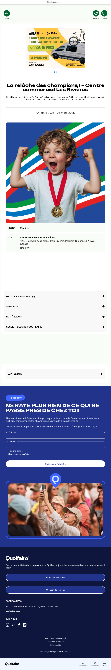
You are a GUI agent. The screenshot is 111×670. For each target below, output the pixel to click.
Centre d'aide (55, 645)
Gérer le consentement (55, 2)
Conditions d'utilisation (55, 642)
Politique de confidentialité (55, 638)
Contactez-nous (13, 611)
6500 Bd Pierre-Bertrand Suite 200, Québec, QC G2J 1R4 (32, 606)
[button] (54, 72)
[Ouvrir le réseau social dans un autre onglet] (7, 625)
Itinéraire (24, 248)
